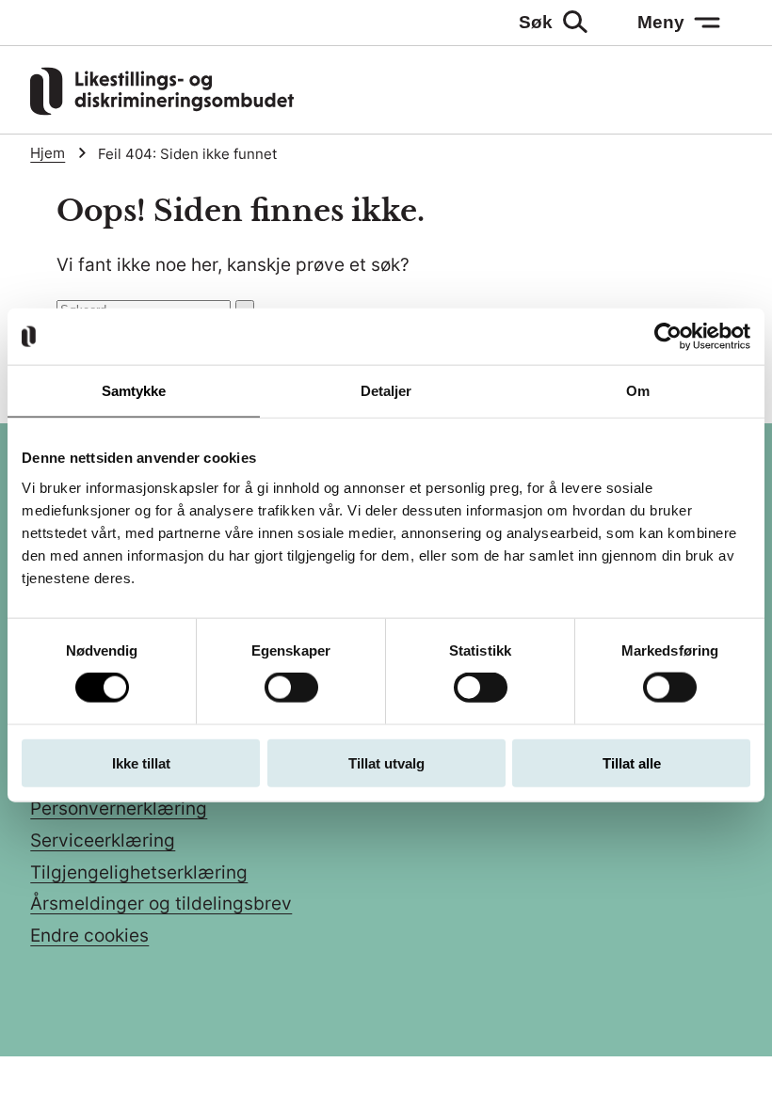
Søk (536, 22)
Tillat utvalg (386, 762)
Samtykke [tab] (134, 391)
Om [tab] (638, 391)
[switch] (291, 688)
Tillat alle (632, 762)
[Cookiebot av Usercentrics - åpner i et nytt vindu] (668, 337)
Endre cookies (89, 935)
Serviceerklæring (102, 840)
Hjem (47, 153)
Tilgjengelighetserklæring (139, 872)
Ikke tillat (141, 762)
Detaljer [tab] (386, 391)
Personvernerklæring (118, 808)
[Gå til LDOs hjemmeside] (162, 109)
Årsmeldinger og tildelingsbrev (161, 903)
